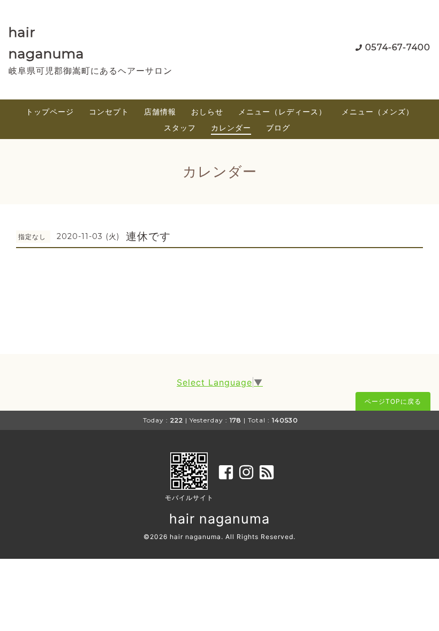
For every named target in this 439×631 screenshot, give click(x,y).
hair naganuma (219, 519)
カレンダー (231, 127)
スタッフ (180, 127)
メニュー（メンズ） (378, 111)
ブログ (278, 127)
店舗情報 (160, 111)
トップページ (50, 111)
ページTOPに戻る (393, 401)
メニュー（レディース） (282, 111)
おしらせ (207, 111)
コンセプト (109, 111)
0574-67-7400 (397, 47)
